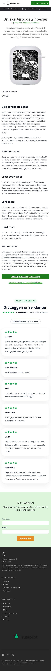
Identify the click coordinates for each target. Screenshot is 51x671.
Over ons (6, 603)
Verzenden (7, 591)
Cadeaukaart (7, 607)
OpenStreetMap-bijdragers (34, 660)
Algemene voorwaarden (11, 588)
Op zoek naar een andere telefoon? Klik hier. (25, 283)
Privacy (5, 584)
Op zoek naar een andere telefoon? (25, 22)
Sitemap (6, 620)
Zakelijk (6, 617)
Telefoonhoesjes (14, 9)
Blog (4, 610)
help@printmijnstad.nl (9, 559)
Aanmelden (25, 538)
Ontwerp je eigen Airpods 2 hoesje (25, 277)
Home (4, 9)
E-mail (4, 528)
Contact (6, 581)
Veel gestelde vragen (10, 613)
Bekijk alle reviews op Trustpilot (25, 321)
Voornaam (6, 519)
